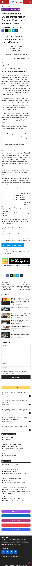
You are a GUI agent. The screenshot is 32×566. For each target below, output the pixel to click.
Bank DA (4, 316)
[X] (6, 30)
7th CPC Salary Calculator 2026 (10, 464)
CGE (8, 9)
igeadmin (7, 27)
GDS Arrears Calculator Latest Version (12, 478)
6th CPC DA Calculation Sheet (10, 446)
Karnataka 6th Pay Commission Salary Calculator (15, 489)
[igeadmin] (2, 27)
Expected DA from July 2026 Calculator (12, 444)
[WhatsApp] (9, 30)
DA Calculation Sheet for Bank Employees (13, 448)
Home (3, 6)
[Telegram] (13, 30)
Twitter (17, 251)
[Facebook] (2, 30)
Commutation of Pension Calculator (11, 498)
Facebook (24, 251)
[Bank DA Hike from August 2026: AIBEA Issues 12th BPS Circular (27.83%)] (5, 315)
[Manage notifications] (29, 563)
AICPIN (8, 6)
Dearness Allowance (4, 322)
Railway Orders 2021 (15, 9)
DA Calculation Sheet (8, 437)
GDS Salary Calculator (8, 480)
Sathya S (13, 304)
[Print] (16, 30)
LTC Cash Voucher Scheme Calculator (12, 467)
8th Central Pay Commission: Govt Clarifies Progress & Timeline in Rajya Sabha (20, 334)
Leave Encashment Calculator (10, 471)
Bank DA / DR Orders (8, 442)
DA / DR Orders (7, 439)
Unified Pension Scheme (4, 303)
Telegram (6, 251)
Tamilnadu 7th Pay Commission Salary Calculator (15, 494)
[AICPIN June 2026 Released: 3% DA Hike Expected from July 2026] (5, 328)
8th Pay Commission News (5, 309)
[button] (2, 2)
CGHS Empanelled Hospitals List (10, 469)
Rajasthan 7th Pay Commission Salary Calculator (14, 496)
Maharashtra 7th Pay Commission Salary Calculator (15, 487)
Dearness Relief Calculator (9, 455)
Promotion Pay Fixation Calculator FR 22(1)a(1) (14, 500)
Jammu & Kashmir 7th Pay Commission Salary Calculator (16, 491)
